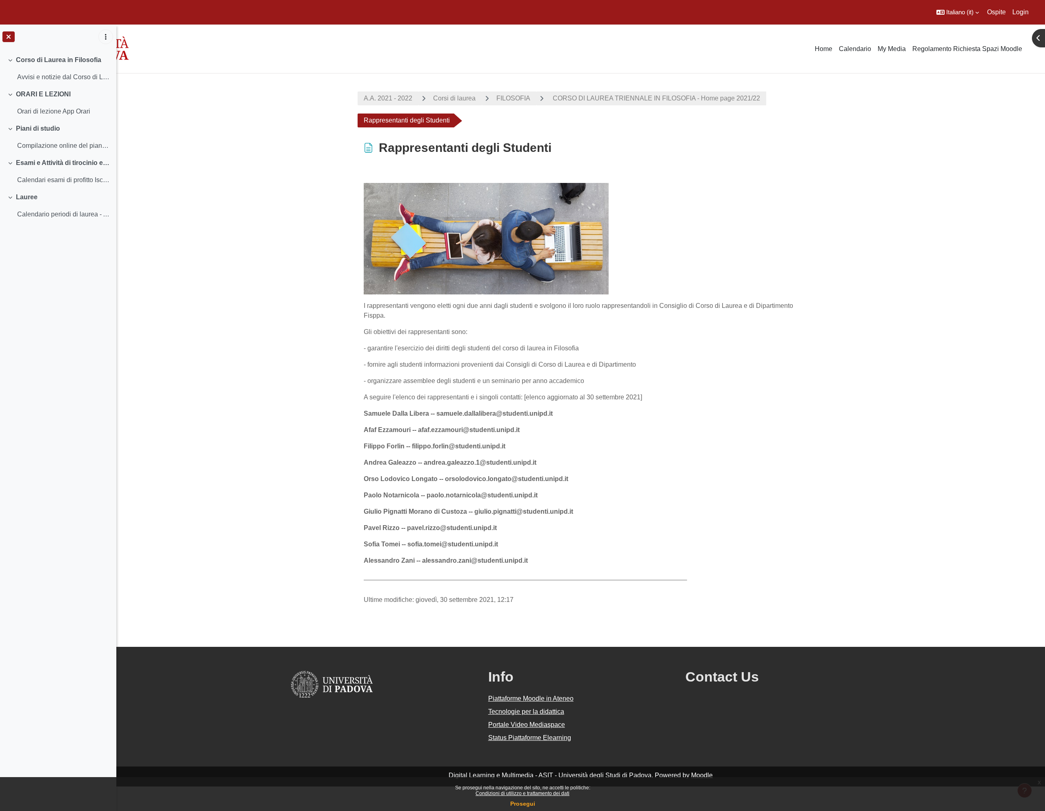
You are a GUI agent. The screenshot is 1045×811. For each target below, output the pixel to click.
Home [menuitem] (823, 48)
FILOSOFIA (513, 98)
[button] (958, 12)
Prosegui (522, 803)
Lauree (27, 197)
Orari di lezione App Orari (53, 111)
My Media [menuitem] (892, 48)
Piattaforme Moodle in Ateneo (531, 698)
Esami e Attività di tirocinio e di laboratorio (63, 162)
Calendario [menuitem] (855, 48)
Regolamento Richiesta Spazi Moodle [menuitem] (967, 48)
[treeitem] (57, 68)
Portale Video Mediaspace (526, 724)
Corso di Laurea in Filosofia (58, 59)
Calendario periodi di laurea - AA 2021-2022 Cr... (63, 214)
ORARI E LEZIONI (43, 94)
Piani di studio (38, 128)
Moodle (702, 775)
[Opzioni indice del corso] (105, 36)
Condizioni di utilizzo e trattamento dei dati (522, 793)
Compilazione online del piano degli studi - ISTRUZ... (63, 145)
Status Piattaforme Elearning (529, 737)
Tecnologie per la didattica (526, 711)
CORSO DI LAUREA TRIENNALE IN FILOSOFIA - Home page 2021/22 (655, 98)
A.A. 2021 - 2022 (388, 98)
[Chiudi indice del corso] (8, 36)
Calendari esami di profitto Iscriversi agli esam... (63, 179)
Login (1020, 12)
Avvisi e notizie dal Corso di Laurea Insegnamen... (63, 77)
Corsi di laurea (454, 98)
